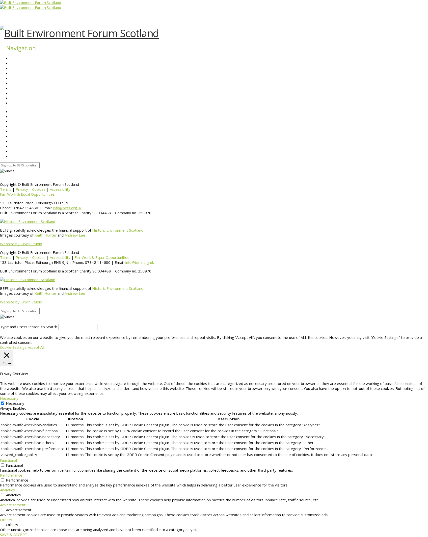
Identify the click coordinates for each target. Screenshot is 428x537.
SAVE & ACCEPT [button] (13, 534)
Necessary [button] (9, 398)
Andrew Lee (75, 235)
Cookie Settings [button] (13, 347)
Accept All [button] (36, 347)
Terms (5, 189)
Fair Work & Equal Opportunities (27, 194)
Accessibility (60, 189)
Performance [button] (11, 475)
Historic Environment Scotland (117, 230)
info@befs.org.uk (67, 207)
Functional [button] (8, 460)
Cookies (39, 189)
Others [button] (6, 519)
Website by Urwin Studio (21, 243)
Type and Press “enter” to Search (28, 326)
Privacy (22, 189)
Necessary (15, 403)
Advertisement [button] (13, 504)
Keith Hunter (45, 235)
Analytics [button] (7, 489)
